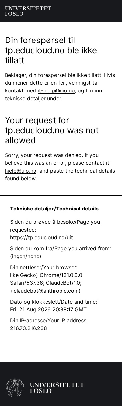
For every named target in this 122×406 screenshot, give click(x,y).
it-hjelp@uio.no (56, 90)
